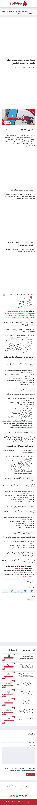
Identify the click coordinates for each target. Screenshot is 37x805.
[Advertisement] (18, 37)
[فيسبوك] (32, 591)
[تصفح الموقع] (34, 4)
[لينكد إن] (17, 796)
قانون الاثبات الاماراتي (16, 313)
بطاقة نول (31, 599)
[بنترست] (14, 796)
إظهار (6, 129)
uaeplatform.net (19, 568)
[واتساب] (18, 591)
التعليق (32, 745)
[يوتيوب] (20, 796)
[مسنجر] (25, 591)
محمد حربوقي (26, 67)
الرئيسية (32, 11)
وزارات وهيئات (23, 11)
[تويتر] (12, 591)
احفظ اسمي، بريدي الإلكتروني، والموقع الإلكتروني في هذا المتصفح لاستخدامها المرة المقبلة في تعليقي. (19, 769)
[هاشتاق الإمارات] (18, 3)
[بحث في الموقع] (3, 4)
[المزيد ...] (5, 591)
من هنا (13, 337)
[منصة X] (23, 796)
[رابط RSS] (11, 796)
